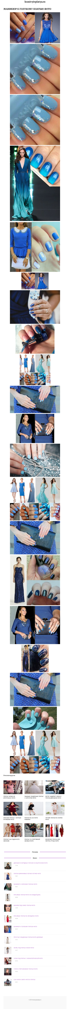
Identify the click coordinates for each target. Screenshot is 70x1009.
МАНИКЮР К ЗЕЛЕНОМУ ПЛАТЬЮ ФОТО (25, 884)
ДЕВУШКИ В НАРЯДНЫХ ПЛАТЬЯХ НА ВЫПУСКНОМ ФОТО (31, 863)
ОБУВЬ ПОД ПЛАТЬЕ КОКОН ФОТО (24, 948)
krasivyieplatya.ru (35, 1)
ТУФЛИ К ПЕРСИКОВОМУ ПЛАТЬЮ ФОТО (26, 969)
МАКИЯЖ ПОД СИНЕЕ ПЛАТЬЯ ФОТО (24, 905)
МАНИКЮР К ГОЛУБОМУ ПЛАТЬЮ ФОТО (25, 926)
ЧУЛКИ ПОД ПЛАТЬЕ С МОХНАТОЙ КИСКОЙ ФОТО (28, 958)
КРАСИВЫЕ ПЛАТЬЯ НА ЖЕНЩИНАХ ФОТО (26, 916)
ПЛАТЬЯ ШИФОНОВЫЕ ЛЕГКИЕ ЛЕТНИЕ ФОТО (27, 873)
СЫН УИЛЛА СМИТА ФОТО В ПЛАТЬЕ (24, 979)
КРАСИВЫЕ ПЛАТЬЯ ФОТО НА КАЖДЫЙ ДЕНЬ (27, 895)
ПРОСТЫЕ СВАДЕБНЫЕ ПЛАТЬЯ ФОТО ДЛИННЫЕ (28, 937)
